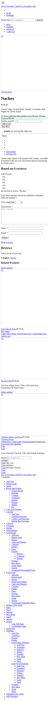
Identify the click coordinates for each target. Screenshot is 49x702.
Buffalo (18, 444)
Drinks (9, 528)
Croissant (20, 556)
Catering (9, 512)
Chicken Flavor (7, 439)
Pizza (8, 610)
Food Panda (11, 533)
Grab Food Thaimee (19, 664)
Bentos (14, 540)
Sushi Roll (10, 629)
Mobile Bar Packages (20, 521)
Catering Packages (19, 516)
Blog (8, 24)
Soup (19, 661)
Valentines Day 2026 (15, 694)
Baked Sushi (11, 484)
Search (39, 20)
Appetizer (15, 636)
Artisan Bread (17, 491)
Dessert (14, 638)
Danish (14, 500)
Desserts (20, 650)
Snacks (13, 258)
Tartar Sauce (16, 334)
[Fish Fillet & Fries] (24, 298)
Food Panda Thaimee (20, 643)
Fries (3, 446)
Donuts (14, 502)
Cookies (14, 495)
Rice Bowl (15, 563)
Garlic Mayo (6, 334)
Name (4, 228)
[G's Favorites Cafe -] (18, 6)
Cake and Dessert (18, 542)
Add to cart (6, 124)
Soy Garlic (12, 442)
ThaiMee (10, 631)
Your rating (5, 202)
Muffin (14, 505)
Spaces (9, 621)
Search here (6, 20)
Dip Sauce (5, 331)
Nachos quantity (8, 121)
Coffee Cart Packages (20, 519)
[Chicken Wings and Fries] (24, 414)
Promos (14, 561)
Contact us (10, 31)
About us (10, 29)
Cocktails (10, 526)
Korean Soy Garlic (29, 334)
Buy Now (5, 127)
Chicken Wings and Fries (11, 437)
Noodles (20, 654)
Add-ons (15, 535)
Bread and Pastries (14, 488)
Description (11, 152)
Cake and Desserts (14, 509)
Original (4, 442)
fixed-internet (11, 530)
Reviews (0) (11, 154)
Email (4, 233)
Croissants (15, 498)
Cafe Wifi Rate (17, 624)
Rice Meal (21, 657)
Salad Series (16, 565)
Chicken (9, 523)
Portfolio (9, 27)
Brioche (14, 493)
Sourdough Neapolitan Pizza (23, 570)
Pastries (14, 551)
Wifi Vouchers (12, 696)
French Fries (6, 381)
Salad (13, 598)
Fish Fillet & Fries (8, 329)
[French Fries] (24, 358)
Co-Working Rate (18, 626)
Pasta (13, 549)
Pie (12, 507)
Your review (7, 207)
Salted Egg (41, 334)
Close (3, 463)
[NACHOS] (6, 92)
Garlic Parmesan (23, 442)
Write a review (7, 242)
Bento (8, 486)
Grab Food (10, 572)
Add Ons (10, 481)
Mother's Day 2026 (14, 605)
